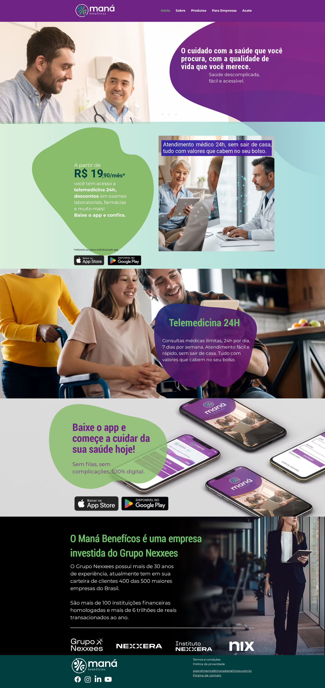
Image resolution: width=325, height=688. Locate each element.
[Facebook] (78, 679)
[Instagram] (88, 679)
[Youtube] (108, 679)
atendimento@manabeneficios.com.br (222, 671)
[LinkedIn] (98, 679)
